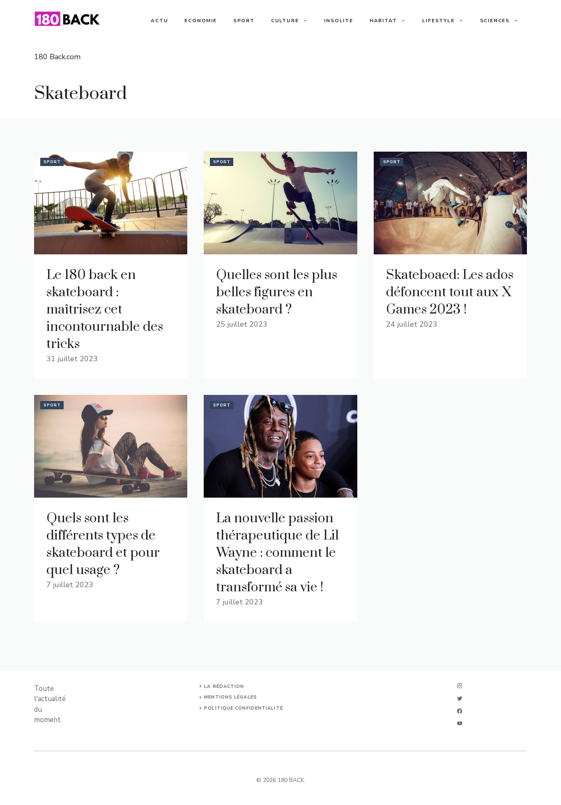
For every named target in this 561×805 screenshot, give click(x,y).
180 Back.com (57, 57)
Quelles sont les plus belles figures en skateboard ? (276, 292)
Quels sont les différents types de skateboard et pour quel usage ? (103, 544)
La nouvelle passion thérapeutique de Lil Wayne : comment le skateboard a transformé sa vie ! (277, 553)
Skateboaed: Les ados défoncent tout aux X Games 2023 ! (449, 292)
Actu (159, 20)
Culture (285, 20)
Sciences (495, 20)
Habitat (383, 20)
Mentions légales (230, 697)
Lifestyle (438, 20)
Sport (244, 20)
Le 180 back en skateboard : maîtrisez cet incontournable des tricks (104, 310)
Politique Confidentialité (243, 708)
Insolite (338, 20)
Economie (200, 20)
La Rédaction (224, 686)
